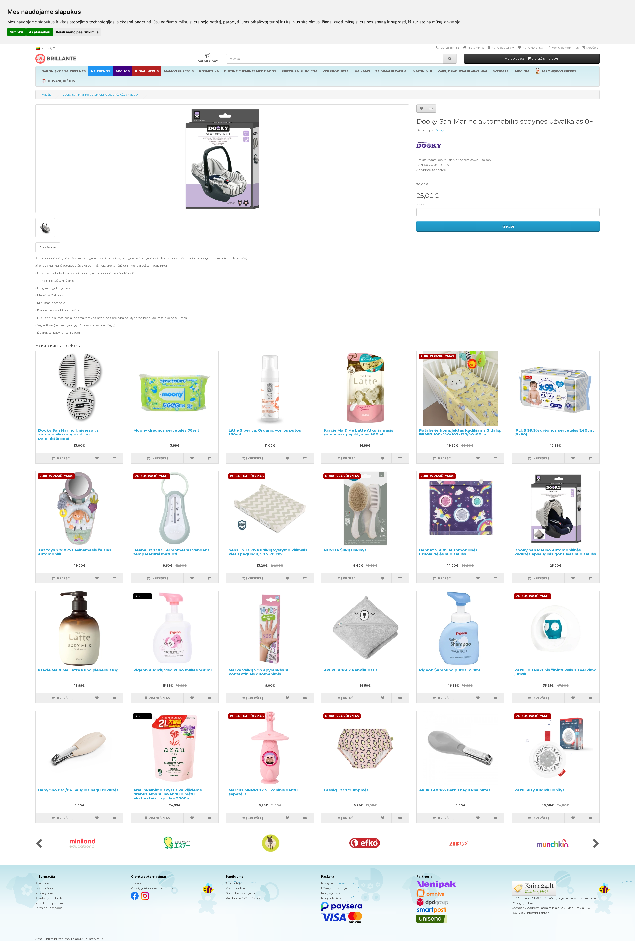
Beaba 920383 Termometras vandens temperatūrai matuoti (171, 552)
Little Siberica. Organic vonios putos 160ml (265, 432)
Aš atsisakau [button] (39, 32)
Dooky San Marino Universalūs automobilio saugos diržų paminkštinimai (68, 434)
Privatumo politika (49, 903)
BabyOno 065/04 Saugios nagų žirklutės (78, 790)
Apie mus (42, 883)
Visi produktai (236, 888)
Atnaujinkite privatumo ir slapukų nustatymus (69, 939)
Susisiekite (138, 883)
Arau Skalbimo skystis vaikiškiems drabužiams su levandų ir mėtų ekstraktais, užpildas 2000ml (167, 794)
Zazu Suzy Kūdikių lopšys (539, 790)
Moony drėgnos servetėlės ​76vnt (166, 430)
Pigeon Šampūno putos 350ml (449, 670)
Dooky (439, 130)
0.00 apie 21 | (532, 58)
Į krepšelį (508, 226)
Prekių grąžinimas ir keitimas (152, 888)
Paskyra (327, 883)
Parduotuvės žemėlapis (243, 898)
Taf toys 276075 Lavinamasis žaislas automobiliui (74, 552)
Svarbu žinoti (45, 888)
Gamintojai (234, 883)
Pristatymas (44, 893)
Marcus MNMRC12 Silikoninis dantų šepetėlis (263, 792)
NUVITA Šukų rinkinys (345, 550)
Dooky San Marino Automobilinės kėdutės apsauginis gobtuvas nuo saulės (555, 552)
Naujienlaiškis (331, 898)
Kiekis (420, 204)
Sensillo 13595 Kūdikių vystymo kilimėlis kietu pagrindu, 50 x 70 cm (268, 552)
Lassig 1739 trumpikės (346, 790)
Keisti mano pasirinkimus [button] (77, 32)
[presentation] (39, 844)
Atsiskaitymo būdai (49, 898)
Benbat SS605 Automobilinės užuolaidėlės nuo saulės (448, 552)
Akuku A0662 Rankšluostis (351, 670)
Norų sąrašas (330, 893)
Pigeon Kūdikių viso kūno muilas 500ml (172, 670)
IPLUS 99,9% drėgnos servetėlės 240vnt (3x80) (554, 432)
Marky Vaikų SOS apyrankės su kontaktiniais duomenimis (259, 672)
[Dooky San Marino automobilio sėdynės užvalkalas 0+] (222, 158)
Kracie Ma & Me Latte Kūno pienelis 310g (78, 670)
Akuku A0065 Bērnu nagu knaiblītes (455, 790)
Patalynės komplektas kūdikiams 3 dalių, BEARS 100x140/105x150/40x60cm (460, 432)
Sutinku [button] (16, 32)
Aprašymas (47, 247)
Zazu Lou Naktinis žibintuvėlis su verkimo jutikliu (555, 672)
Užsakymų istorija (334, 888)
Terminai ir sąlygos (48, 908)
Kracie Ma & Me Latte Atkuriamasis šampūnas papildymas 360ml (358, 432)
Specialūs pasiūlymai (241, 893)
